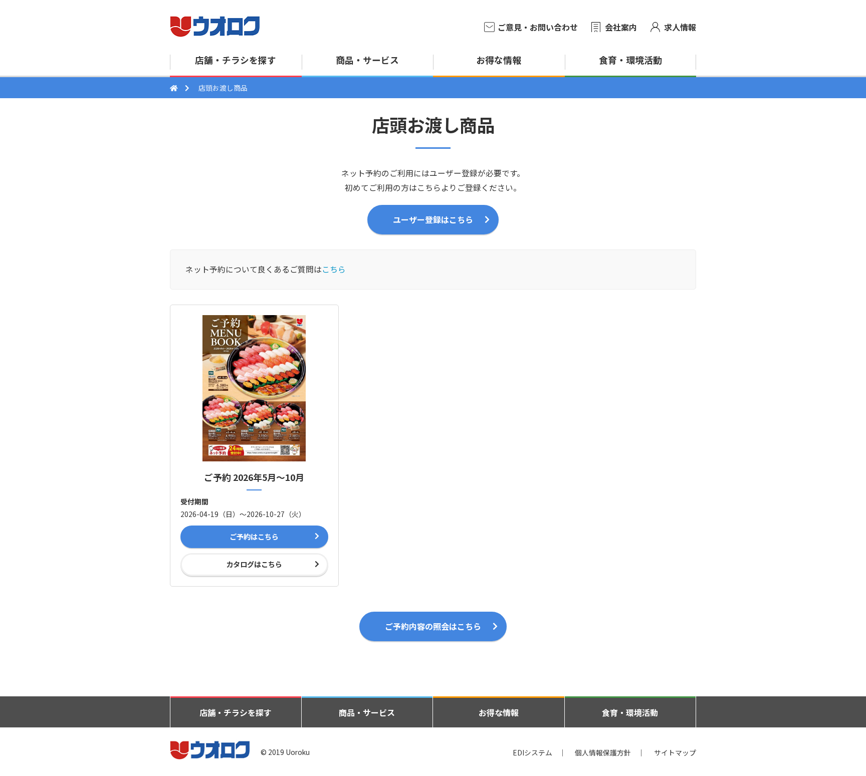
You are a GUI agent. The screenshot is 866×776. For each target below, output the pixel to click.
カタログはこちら (254, 564)
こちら (334, 269)
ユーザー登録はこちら (433, 219)
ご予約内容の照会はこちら (433, 626)
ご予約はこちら (254, 537)
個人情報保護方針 (603, 752)
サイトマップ (675, 752)
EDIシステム (532, 752)
